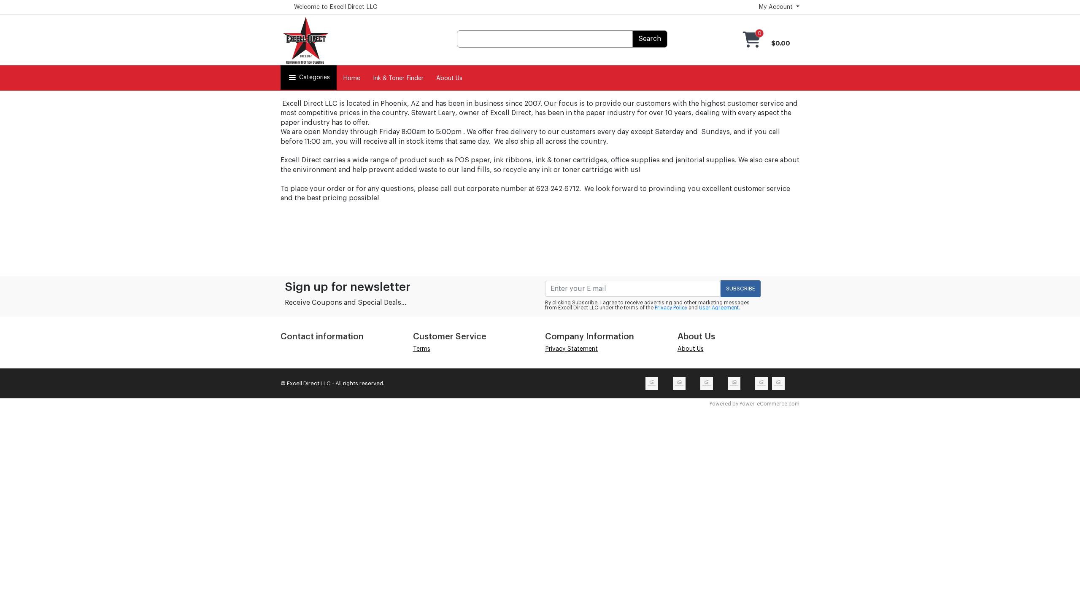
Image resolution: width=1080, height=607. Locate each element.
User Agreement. (719, 307)
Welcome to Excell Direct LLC (335, 7)
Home (351, 78)
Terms (421, 349)
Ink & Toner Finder (398, 78)
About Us (449, 78)
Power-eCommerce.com (769, 403)
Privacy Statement (571, 349)
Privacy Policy (671, 307)
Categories (314, 78)
